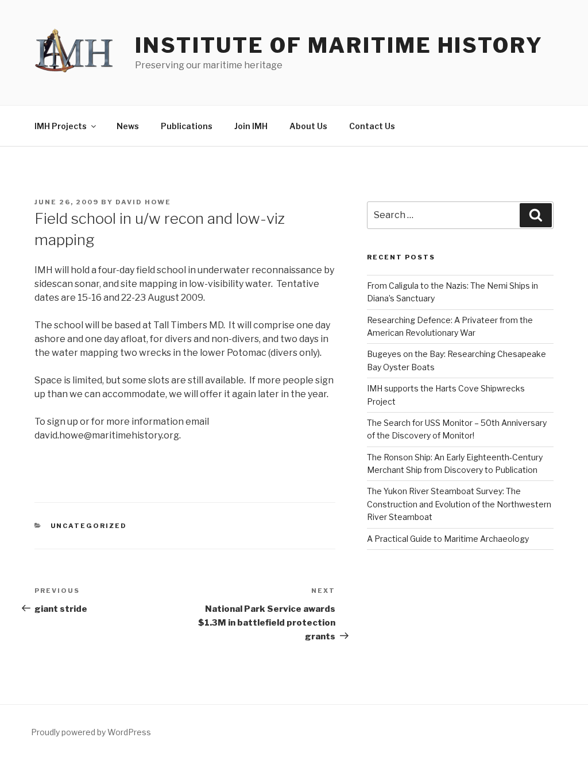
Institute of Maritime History (339, 45)
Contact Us (372, 126)
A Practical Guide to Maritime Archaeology (448, 539)
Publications (186, 126)
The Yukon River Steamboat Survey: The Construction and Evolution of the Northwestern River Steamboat (459, 504)
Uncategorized (89, 526)
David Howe (143, 202)
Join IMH (251, 126)
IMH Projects (60, 126)
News (128, 126)
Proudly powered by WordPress (91, 732)
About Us (308, 126)
